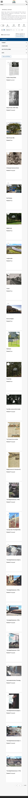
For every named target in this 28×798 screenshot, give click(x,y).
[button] (13, 25)
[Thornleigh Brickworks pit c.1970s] (14, 761)
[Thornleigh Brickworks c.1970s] (14, 490)
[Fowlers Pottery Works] (14, 68)
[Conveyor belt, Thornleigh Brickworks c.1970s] (14, 520)
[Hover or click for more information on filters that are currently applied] (24, 34)
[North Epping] (14, 188)
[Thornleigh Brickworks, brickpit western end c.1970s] (14, 550)
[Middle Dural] (14, 218)
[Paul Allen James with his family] (14, 399)
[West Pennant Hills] (14, 128)
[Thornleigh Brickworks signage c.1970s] (14, 701)
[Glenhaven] (14, 339)
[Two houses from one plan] (14, 429)
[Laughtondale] (14, 249)
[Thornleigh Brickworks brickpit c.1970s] (14, 731)
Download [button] (7, 25)
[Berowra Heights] (14, 309)
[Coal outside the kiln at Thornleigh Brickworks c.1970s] (14, 671)
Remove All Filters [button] (20, 36)
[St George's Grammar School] (14, 158)
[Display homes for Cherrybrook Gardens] (14, 460)
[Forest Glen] (14, 369)
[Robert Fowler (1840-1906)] (14, 98)
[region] (14, 48)
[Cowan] (14, 279)
